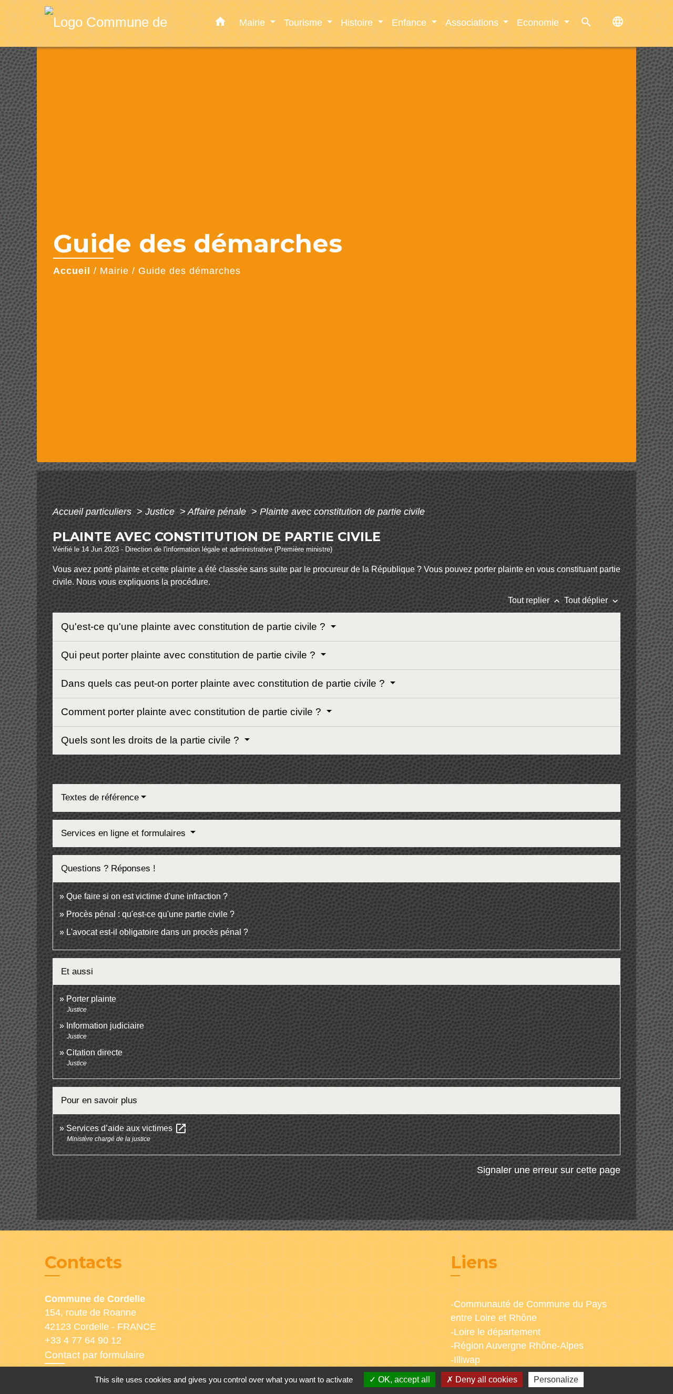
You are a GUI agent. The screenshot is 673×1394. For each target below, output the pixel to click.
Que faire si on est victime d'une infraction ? (147, 896)
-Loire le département (496, 1332)
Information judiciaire (105, 1025)
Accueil (71, 271)
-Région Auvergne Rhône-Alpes (517, 1345)
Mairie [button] (253, 22)
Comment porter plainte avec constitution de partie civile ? (192, 711)
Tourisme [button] (304, 22)
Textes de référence (100, 797)
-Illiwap (465, 1360)
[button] (220, 23)
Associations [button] (473, 22)
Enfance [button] (410, 22)
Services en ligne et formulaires (124, 833)
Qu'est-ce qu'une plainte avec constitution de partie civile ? (194, 626)
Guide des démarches (189, 271)
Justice (161, 511)
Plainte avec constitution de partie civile (342, 511)
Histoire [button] (358, 22)
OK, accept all (403, 1379)
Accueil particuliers (93, 511)
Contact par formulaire (95, 1354)
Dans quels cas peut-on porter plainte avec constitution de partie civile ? (224, 683)
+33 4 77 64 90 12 (83, 1340)
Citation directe (94, 1052)
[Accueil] (110, 23)
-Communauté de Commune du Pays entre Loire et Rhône (529, 1311)
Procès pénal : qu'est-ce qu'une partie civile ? (150, 914)
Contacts (83, 1263)
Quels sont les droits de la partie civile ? (151, 740)
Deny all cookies (485, 1379)
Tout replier (535, 600)
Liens (474, 1262)
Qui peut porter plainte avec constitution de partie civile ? (189, 654)
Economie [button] (539, 22)
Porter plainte (91, 998)
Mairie (114, 271)
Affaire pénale (218, 511)
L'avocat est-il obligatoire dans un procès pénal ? (157, 932)
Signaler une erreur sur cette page (548, 1170)
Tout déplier (592, 600)
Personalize (556, 1379)
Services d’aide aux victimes (126, 1128)
